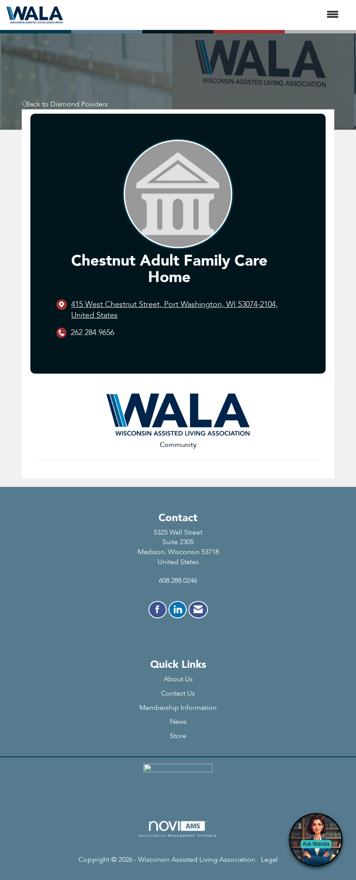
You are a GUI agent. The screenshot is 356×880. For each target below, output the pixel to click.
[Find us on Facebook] (157, 609)
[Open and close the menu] (205, 15)
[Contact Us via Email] (198, 609)
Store (178, 736)
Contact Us (178, 693)
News (178, 721)
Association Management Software (178, 835)
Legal (269, 859)
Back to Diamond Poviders (67, 104)
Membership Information (178, 708)
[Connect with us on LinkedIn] (177, 609)
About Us (178, 679)
